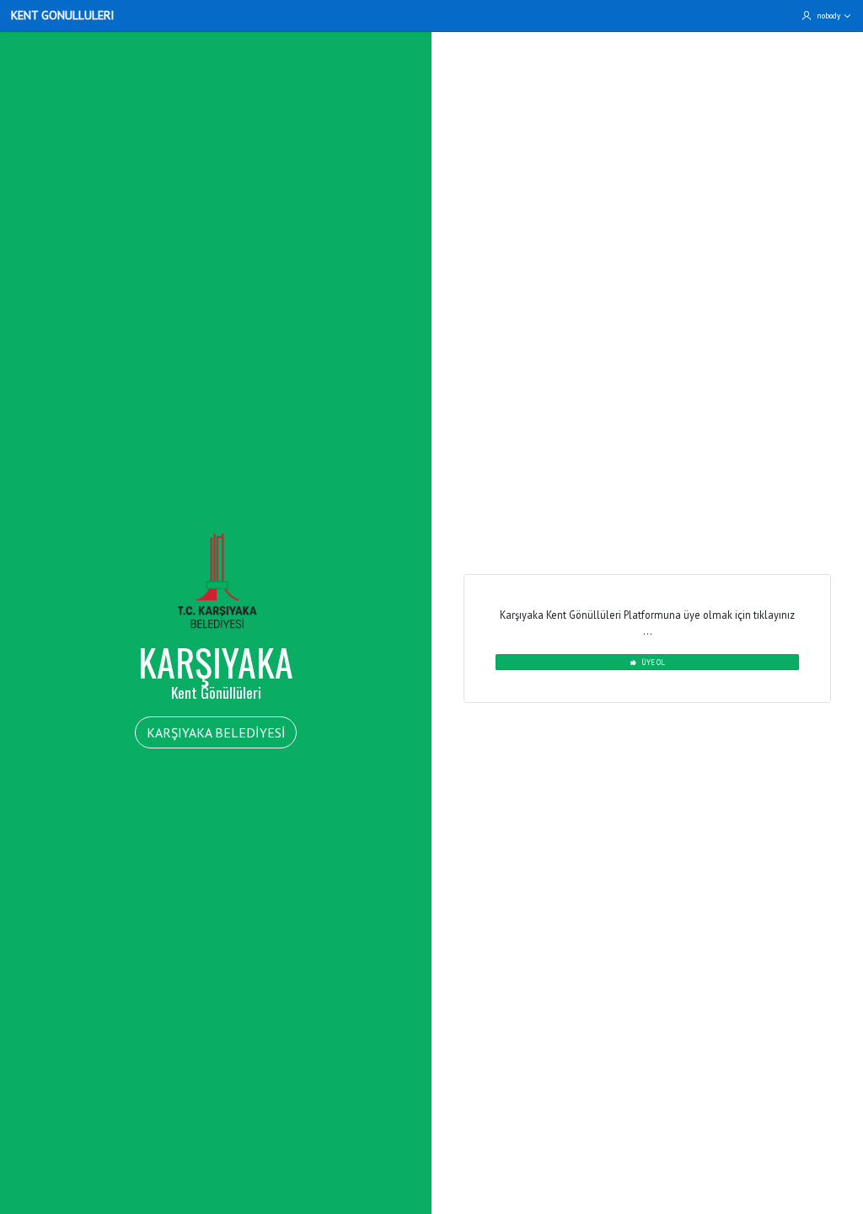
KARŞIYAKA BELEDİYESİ (216, 732)
